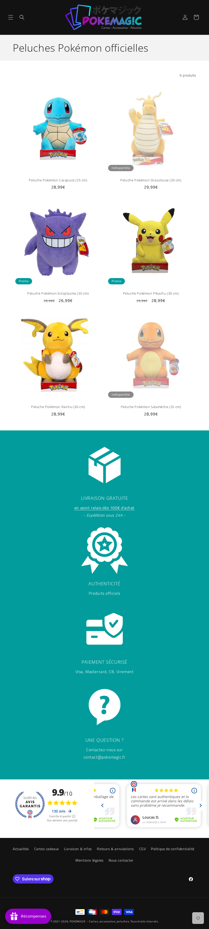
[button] (10, 17)
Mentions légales (89, 860)
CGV (142, 848)
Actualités (21, 848)
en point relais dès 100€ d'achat (104, 508)
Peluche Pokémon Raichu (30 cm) (58, 407)
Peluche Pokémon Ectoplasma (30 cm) (58, 293)
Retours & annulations (115, 848)
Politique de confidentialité (172, 848)
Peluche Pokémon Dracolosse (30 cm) (150, 180)
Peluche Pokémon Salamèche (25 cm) (151, 407)
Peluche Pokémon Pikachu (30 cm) (151, 293)
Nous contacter (121, 860)
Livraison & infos (78, 848)
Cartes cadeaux (46, 848)
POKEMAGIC (78, 921)
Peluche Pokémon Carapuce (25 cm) (58, 180)
